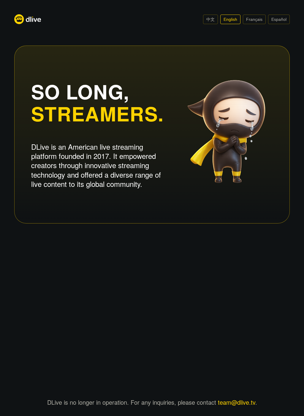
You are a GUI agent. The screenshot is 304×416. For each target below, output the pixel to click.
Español (278, 19)
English (230, 19)
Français (254, 19)
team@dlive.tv (236, 402)
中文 (210, 19)
